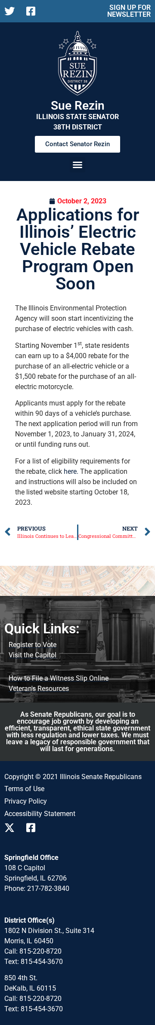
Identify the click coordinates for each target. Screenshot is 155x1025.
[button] (77, 164)
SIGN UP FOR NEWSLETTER (129, 10)
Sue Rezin (78, 105)
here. (71, 471)
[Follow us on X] (11, 11)
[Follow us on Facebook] (33, 11)
